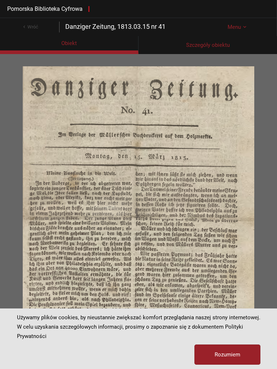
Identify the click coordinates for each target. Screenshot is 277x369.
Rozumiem (227, 354)
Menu (234, 27)
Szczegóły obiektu (208, 45)
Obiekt (69, 43)
